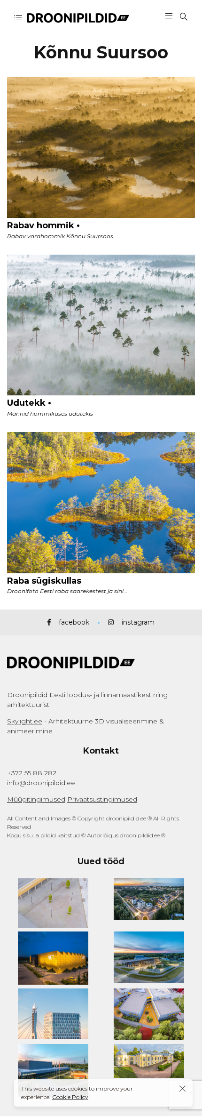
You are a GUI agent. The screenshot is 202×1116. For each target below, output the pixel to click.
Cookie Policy (70, 1096)
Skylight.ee (24, 721)
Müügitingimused (36, 799)
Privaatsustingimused (102, 799)
